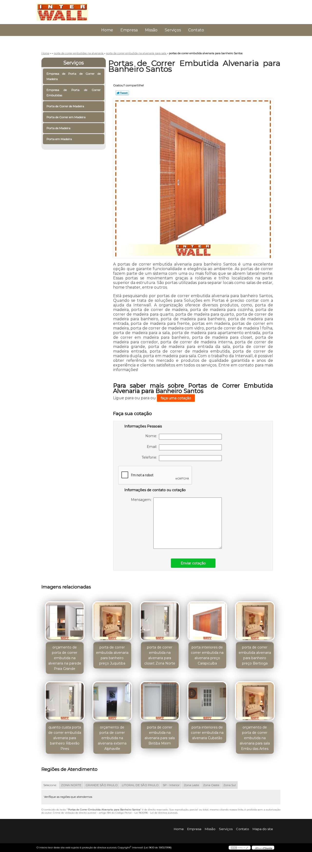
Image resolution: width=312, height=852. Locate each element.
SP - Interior (171, 785)
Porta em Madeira (59, 139)
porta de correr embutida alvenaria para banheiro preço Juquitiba (112, 655)
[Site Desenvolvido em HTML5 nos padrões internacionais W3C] (240, 848)
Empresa (129, 30)
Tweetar (122, 92)
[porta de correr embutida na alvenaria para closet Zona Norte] (160, 621)
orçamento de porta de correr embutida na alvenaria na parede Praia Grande (64, 658)
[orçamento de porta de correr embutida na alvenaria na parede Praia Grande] (65, 621)
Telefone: (150, 457)
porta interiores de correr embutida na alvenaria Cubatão (207, 732)
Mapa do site (263, 829)
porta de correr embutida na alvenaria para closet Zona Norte (159, 655)
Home (107, 30)
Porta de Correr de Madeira (65, 106)
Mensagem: (142, 499)
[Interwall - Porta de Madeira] (65, 9)
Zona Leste (191, 785)
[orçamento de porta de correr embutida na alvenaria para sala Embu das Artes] (255, 701)
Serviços (173, 30)
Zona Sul (229, 785)
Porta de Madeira (58, 128)
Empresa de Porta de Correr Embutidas (74, 92)
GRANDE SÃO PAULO (102, 785)
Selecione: (50, 785)
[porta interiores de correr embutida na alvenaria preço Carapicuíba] (207, 621)
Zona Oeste (211, 785)
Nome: (152, 436)
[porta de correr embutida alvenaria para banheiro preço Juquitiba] (112, 621)
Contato (196, 30)
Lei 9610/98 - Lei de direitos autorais (155, 812)
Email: (153, 446)
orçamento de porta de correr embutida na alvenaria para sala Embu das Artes (255, 738)
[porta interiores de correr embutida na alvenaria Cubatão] (207, 701)
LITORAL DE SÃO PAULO (140, 785)
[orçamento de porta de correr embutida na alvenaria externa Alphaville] (112, 701)
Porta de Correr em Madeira (66, 117)
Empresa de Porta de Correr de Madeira (74, 76)
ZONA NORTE (71, 785)
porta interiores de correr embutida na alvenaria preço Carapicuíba (207, 655)
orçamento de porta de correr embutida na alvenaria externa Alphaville (112, 738)
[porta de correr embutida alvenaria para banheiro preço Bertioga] (255, 621)
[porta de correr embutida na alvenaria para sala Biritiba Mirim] (160, 701)
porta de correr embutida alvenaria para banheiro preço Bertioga (255, 655)
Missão (151, 30)
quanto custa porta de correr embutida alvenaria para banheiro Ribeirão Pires (64, 738)
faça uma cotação (176, 398)
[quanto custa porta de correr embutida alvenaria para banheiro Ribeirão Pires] (65, 701)
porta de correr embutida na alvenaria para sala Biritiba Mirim (160, 735)
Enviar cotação (193, 563)
